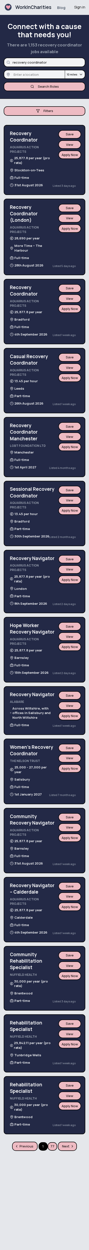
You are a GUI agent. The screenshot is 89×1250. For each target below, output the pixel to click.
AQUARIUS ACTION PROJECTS (24, 149)
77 (52, 1146)
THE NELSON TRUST (25, 761)
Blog (61, 7)
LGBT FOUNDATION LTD (28, 446)
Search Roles (48, 86)
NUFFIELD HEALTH (23, 975)
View (69, 144)
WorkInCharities (33, 7)
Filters (48, 111)
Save (70, 134)
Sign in (79, 7)
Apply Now (70, 154)
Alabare (17, 702)
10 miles (72, 74)
